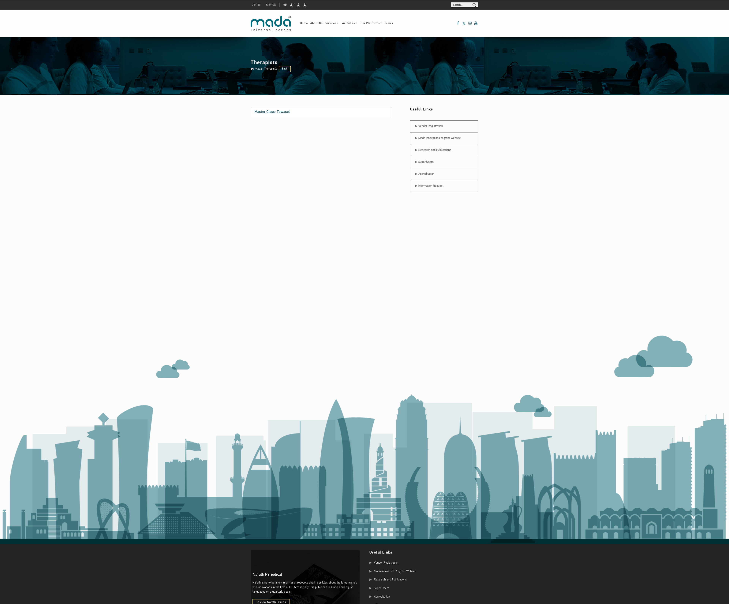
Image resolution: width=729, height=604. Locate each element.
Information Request (430, 185)
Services (330, 23)
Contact (256, 4)
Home (304, 23)
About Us (316, 23)
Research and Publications (434, 150)
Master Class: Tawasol (272, 112)
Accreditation (426, 174)
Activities (348, 23)
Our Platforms (370, 23)
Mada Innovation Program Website (439, 138)
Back (284, 69)
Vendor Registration (430, 125)
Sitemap (271, 4)
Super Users (426, 162)
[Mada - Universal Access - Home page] (271, 23)
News (389, 23)
